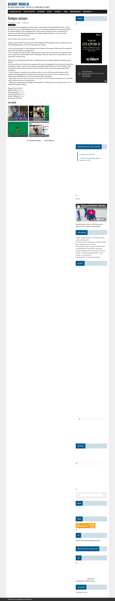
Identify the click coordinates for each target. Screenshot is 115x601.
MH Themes (29, 599)
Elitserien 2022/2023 (15, 12)
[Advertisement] (91, 99)
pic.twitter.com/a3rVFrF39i (87, 154)
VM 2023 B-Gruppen (29, 12)
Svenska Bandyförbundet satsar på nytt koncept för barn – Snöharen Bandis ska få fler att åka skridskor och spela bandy (90, 253)
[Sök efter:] (90, 495)
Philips (78, 199)
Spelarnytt (58, 12)
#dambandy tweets (81, 592)
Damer (65, 12)
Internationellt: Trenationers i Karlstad (88, 257)
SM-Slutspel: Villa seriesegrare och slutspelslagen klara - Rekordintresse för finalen (17, 119)
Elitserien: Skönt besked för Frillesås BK (17, 135)
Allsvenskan (40, 12)
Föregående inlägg (34, 140)
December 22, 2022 (84, 160)
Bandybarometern (75, 12)
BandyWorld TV (87, 12)
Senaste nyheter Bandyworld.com (38, 135)
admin (18, 22)
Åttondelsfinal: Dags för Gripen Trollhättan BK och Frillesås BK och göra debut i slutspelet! (38, 119)
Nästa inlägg (48, 140)
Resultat (49, 12)
